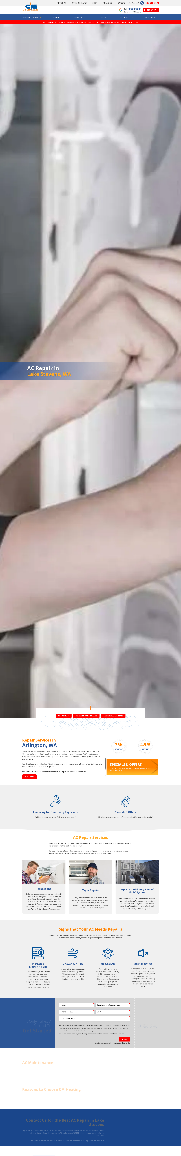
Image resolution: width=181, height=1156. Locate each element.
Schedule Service (125, 1128)
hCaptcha (116, 1043)
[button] (62, 2)
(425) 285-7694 (152, 2)
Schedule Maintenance (86, 716)
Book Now (151, 10)
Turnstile (126, 1043)
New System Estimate (113, 716)
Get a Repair (63, 716)
